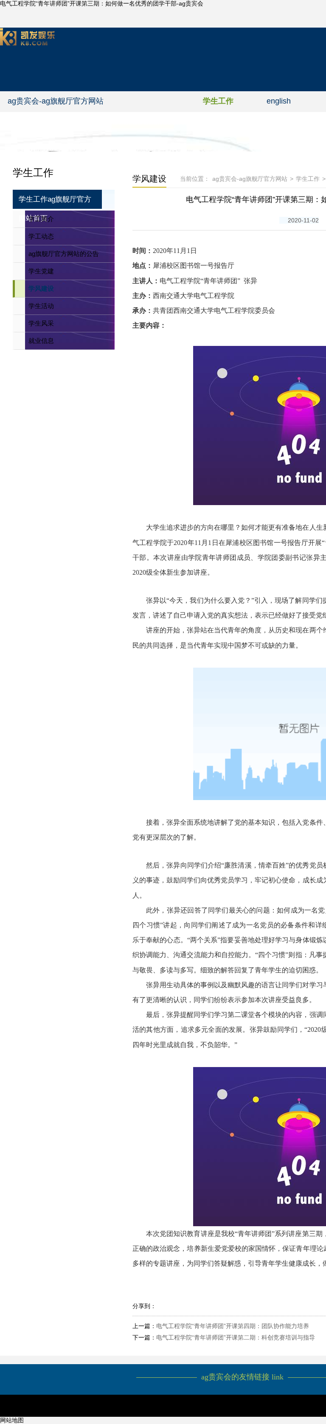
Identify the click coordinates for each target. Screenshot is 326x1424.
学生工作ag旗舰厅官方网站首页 (55, 202)
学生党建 (41, 271)
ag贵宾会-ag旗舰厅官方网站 (56, 101)
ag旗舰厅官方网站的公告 (63, 253)
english (279, 101)
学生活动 (41, 305)
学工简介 (41, 218)
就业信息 (41, 340)
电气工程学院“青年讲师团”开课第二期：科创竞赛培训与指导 (235, 1337)
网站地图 (12, 1420)
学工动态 (41, 236)
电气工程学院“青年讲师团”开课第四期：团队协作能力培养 (232, 1326)
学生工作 (218, 101)
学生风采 (41, 323)
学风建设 (41, 288)
